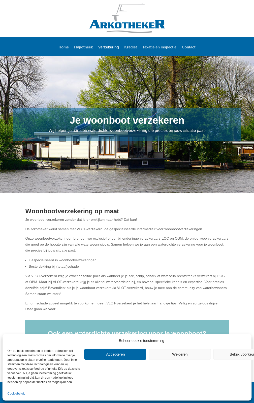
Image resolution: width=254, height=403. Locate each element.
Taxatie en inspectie (159, 47)
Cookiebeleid (16, 393)
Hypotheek (83, 47)
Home (64, 47)
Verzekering (108, 47)
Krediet (130, 47)
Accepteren (115, 354)
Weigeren (180, 354)
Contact (188, 47)
